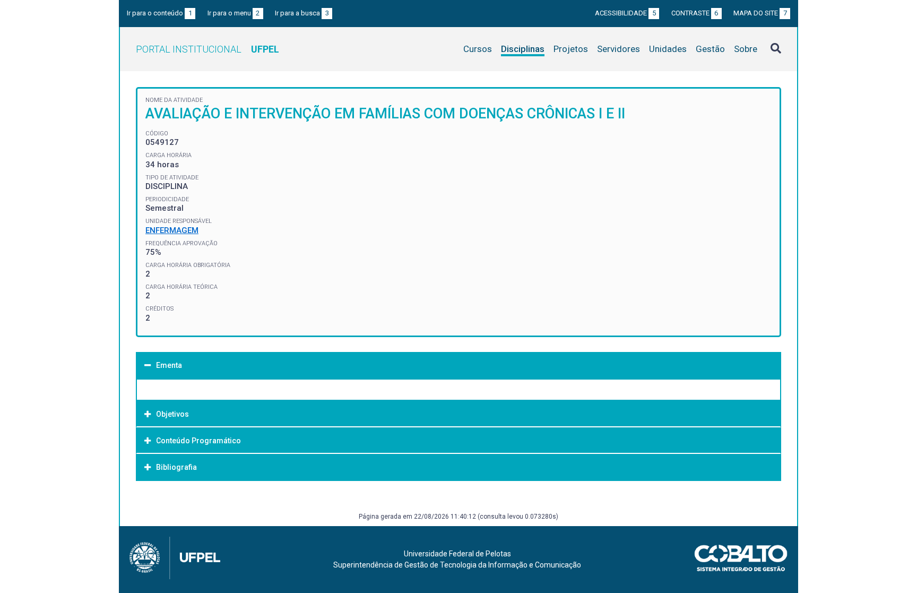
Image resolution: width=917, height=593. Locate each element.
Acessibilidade (625, 13)
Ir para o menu (233, 13)
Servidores (618, 49)
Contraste (695, 13)
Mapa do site (760, 13)
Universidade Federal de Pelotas (457, 553)
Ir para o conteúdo (159, 13)
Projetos (570, 49)
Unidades (668, 49)
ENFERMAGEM (171, 230)
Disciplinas (522, 49)
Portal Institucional (207, 49)
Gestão (710, 49)
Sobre (745, 49)
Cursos (477, 49)
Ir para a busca (302, 13)
